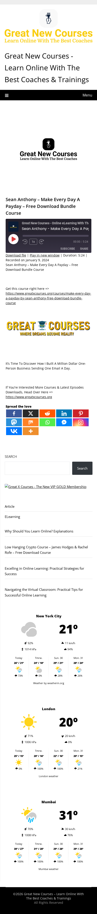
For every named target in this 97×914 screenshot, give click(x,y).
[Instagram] (81, 422)
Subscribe (67, 249)
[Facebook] (14, 413)
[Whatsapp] (47, 422)
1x (33, 241)
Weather (38, 683)
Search (11, 456)
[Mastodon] (14, 422)
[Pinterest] (81, 413)
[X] (31, 413)
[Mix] (31, 422)
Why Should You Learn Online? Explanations (39, 531)
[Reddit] (47, 413)
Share (84, 249)
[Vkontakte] (14, 431)
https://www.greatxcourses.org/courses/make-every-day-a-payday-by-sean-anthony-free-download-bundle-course (48, 298)
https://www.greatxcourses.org (29, 397)
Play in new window (45, 255)
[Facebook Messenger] (64, 422)
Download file (16, 255)
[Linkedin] (64, 413)
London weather (48, 776)
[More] (31, 431)
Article (9, 506)
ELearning (12, 516)
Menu (87, 95)
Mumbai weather (49, 869)
